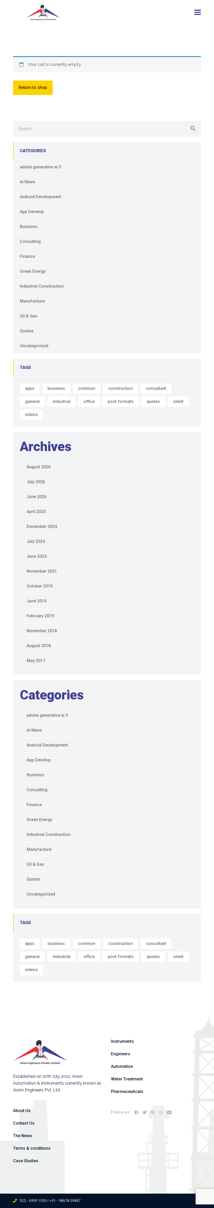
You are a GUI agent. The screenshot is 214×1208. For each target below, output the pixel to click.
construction (120, 388)
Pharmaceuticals (127, 1091)
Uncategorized (34, 345)
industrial (61, 401)
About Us (22, 1110)
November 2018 (42, 630)
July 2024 (36, 541)
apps (29, 388)
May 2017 (36, 660)
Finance (27, 256)
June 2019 (36, 601)
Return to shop (33, 87)
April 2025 (36, 511)
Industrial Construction (42, 286)
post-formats (121, 401)
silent (178, 401)
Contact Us (23, 1123)
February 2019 (40, 615)
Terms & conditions (32, 1148)
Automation (122, 1066)
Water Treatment (127, 1078)
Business (29, 226)
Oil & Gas (28, 316)
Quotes (27, 330)
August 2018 (39, 645)
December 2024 (42, 526)
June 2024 (36, 556)
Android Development (40, 196)
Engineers (120, 1053)
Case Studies (25, 1160)
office (89, 401)
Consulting (30, 241)
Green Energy (33, 271)
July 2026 (36, 481)
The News (22, 1135)
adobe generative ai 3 (40, 166)
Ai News (27, 181)
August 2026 (39, 466)
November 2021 (42, 571)
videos (31, 414)
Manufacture (32, 301)
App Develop (32, 211)
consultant (156, 388)
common (86, 388)
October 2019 (39, 586)
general (32, 401)
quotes (153, 401)
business (56, 388)
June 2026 (36, 496)
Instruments (122, 1041)
